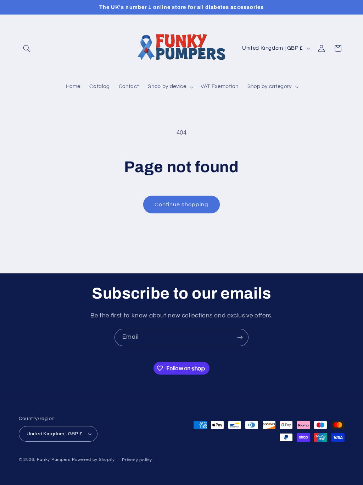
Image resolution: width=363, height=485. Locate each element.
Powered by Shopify (93, 460)
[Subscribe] (240, 337)
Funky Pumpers (54, 460)
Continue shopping (182, 204)
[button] (27, 48)
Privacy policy (137, 460)
